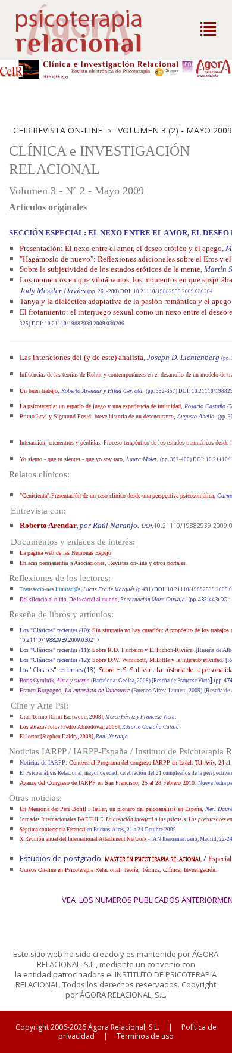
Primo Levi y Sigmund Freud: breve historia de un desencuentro (97, 416)
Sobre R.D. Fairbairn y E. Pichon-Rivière (142, 650)
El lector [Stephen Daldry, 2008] (56, 737)
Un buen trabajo (39, 390)
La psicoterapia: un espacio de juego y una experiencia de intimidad (100, 406)
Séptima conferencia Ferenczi (53, 830)
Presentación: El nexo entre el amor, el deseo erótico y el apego (121, 248)
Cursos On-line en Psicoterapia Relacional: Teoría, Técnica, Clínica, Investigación (117, 869)
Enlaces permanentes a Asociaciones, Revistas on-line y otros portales (103, 563)
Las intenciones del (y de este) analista (81, 357)
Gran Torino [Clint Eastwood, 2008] (61, 717)
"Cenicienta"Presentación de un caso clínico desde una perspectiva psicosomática (117, 495)
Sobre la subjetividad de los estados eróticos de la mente (110, 269)
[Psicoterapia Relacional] (91, 29)
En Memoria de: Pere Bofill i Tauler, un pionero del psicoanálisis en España (111, 809)
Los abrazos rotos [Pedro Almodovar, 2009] (70, 727)
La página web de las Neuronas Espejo (65, 552)
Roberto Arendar (48, 525)
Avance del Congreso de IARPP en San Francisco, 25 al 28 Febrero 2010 (107, 782)
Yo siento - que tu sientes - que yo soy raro (71, 459)
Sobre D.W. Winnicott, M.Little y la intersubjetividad (157, 660)
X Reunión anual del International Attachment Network (84, 839)
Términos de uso (145, 1036)
